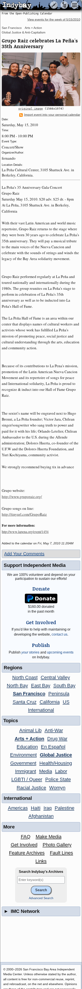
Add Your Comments (24, 553)
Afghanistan (41, 816)
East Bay (40, 685)
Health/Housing (55, 763)
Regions (13, 667)
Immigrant (25, 771)
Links (41, 861)
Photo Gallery (57, 844)
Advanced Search (41, 898)
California (50, 702)
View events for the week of (53, 19)
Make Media (48, 836)
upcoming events (60, 652)
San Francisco (12, 28)
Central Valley (55, 677)
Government (23, 763)
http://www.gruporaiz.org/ (22, 496)
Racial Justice (31, 787)
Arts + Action (33, 28)
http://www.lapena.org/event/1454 (25, 531)
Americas (18, 808)
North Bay (17, 685)
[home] (41, 5)
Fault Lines (61, 853)
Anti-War (54, 730)
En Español (53, 747)
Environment (23, 755)
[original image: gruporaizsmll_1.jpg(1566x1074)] (41, 79)
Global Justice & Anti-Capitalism (23, 32)
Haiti (35, 808)
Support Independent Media (35, 565)
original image (30, 108)
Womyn (57, 787)
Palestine (64, 808)
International (41, 710)
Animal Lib (30, 730)
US (66, 702)
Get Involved (24, 844)
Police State (58, 779)
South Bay (64, 685)
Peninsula (58, 693)
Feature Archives (27, 853)
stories (30, 652)
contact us (59, 634)
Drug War (57, 738)
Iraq (48, 808)
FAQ (25, 836)
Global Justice (56, 755)
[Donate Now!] (41, 598)
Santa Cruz (25, 702)
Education (27, 747)
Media (45, 771)
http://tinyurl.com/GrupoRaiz (24, 514)
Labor (61, 771)
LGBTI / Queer (26, 779)
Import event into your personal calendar (52, 114)
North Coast (25, 677)
